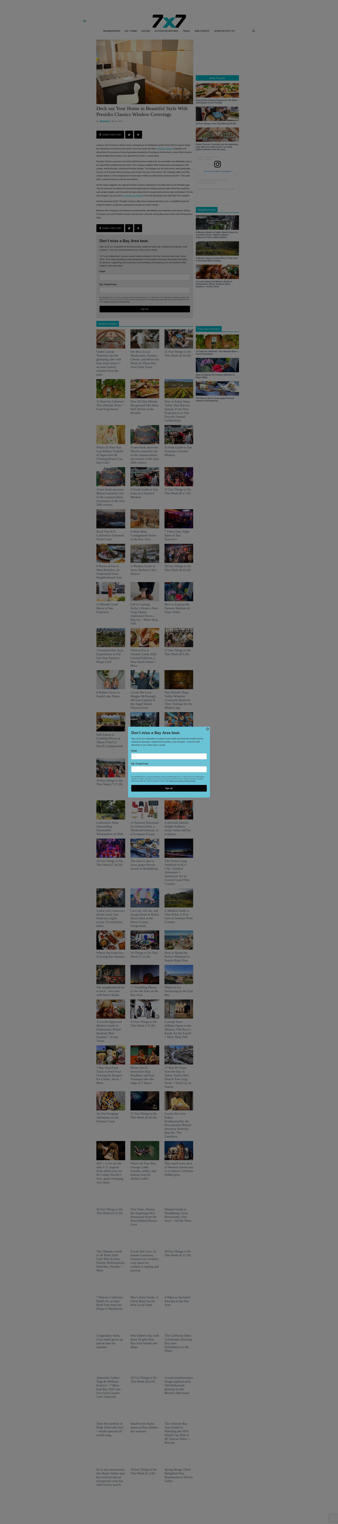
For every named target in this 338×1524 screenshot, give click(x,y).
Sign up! (169, 788)
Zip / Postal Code (139, 763)
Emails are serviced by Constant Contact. (182, 781)
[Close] (207, 729)
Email (134, 751)
